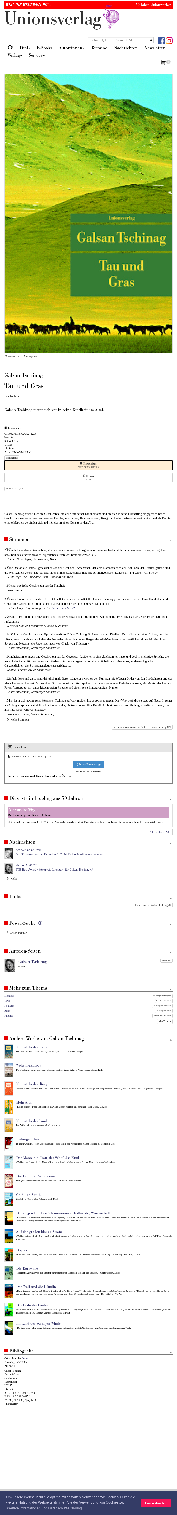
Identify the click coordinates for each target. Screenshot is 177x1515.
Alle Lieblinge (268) (160, 831)
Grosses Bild (13, 356)
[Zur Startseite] (10, 48)
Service (35, 55)
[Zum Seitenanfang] (171, 541)
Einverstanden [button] (155, 1503)
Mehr (13, 878)
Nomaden (9, 1005)
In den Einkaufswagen (90, 764)
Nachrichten (126, 48)
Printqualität (31, 356)
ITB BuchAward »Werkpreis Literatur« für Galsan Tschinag (52, 867)
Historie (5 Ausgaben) (15, 489)
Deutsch (26, 1358)
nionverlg (55, 19)
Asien (7, 1010)
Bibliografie (12, 457)
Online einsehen (61, 608)
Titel (23, 48)
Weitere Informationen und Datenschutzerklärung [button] (44, 1508)
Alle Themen (164, 1021)
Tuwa (7, 1000)
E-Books (44, 48)
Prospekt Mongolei (163, 996)
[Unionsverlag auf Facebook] (161, 40)
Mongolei (9, 995)
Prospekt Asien (164, 1011)
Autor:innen (70, 48)
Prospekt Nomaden (163, 1006)
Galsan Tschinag (18, 932)
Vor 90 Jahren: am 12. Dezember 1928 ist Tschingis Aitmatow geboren (59, 852)
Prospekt (167, 960)
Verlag (14, 55)
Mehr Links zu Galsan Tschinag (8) (153, 905)
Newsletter (154, 48)
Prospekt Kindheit (163, 1016)
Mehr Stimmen (19, 719)
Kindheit (8, 1015)
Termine (99, 48)
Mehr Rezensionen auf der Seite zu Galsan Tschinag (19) (142, 727)
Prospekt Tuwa (164, 1001)
